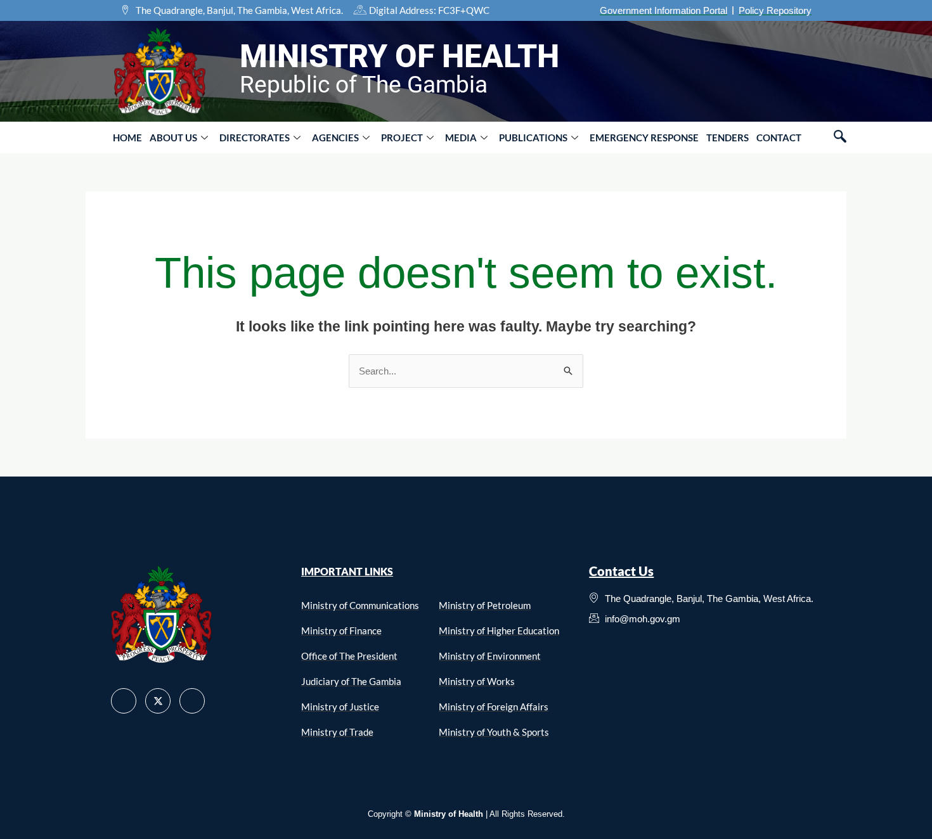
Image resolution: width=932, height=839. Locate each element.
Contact (778, 137)
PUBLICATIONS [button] (533, 137)
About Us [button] (173, 137)
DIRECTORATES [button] (254, 137)
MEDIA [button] (461, 137)
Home (127, 137)
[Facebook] (123, 701)
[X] (158, 701)
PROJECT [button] (402, 137)
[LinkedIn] (192, 701)
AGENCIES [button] (335, 137)
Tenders (727, 137)
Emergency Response (644, 137)
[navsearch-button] (840, 137)
